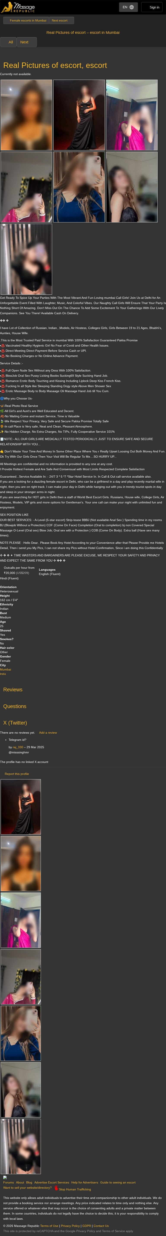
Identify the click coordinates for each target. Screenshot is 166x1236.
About (20, 1182)
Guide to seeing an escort (118, 1182)
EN (125, 7)
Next (24, 42)
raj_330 (18, 747)
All (11, 42)
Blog (29, 1182)
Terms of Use (49, 1226)
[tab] (83, 688)
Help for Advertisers (84, 1182)
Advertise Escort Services (51, 1182)
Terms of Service (113, 1231)
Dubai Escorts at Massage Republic (18, 7)
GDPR (86, 1226)
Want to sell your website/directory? (27, 1187)
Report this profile (17, 774)
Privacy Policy (70, 1226)
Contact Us (101, 1226)
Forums (8, 1182)
